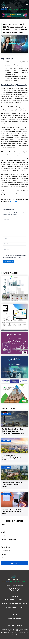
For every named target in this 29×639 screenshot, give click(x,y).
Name (3, 525)
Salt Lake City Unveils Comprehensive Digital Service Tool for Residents (12, 458)
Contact (8, 607)
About (25, 603)
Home (7, 600)
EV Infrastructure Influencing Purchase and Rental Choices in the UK (12, 511)
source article (13, 201)
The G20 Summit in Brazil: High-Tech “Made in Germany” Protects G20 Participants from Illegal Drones (12, 431)
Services (4, 603)
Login (21, 607)
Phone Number (6, 547)
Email (3, 532)
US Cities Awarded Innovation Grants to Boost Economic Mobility (12, 484)
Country (3, 554)
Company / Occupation (8, 540)
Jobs (14, 607)
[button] (26, 4)
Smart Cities (6, 414)
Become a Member (15, 603)
